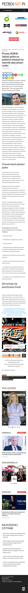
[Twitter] (9, 75)
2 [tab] (10, 427)
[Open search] (24, 10)
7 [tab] (19, 427)
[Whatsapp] (21, 75)
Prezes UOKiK (5, 379)
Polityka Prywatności (7, 580)
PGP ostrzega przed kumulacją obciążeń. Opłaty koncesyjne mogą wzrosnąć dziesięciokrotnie (13, 542)
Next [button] (24, 408)
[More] (12, 78)
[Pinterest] (15, 75)
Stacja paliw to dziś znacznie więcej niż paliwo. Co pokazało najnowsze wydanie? (13, 513)
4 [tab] (16, 483)
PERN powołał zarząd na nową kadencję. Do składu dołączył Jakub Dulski (14, 453)
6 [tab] (17, 427)
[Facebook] (3, 75)
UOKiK (11, 379)
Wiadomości (5, 51)
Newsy (9, 49)
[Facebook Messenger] (6, 75)
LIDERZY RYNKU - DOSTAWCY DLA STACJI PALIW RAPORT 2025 (13, 377)
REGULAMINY (5, 578)
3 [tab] (12, 427)
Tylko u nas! (21, 49)
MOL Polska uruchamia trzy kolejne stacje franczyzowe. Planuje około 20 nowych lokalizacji (14, 535)
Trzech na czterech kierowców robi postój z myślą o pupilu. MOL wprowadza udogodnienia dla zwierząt (14, 564)
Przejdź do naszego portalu (11, 581)
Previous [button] (4, 408)
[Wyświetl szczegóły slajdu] (14, 408)
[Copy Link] (9, 78)
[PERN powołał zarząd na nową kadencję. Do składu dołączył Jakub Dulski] (14, 443)
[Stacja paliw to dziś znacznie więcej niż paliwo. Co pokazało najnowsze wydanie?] (14, 502)
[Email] (6, 78)
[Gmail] (18, 75)
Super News (14, 49)
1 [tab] (8, 427)
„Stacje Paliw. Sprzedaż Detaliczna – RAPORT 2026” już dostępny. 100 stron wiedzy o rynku (13, 550)
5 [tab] (15, 427)
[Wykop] (3, 78)
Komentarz (4, 49)
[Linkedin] (12, 75)
